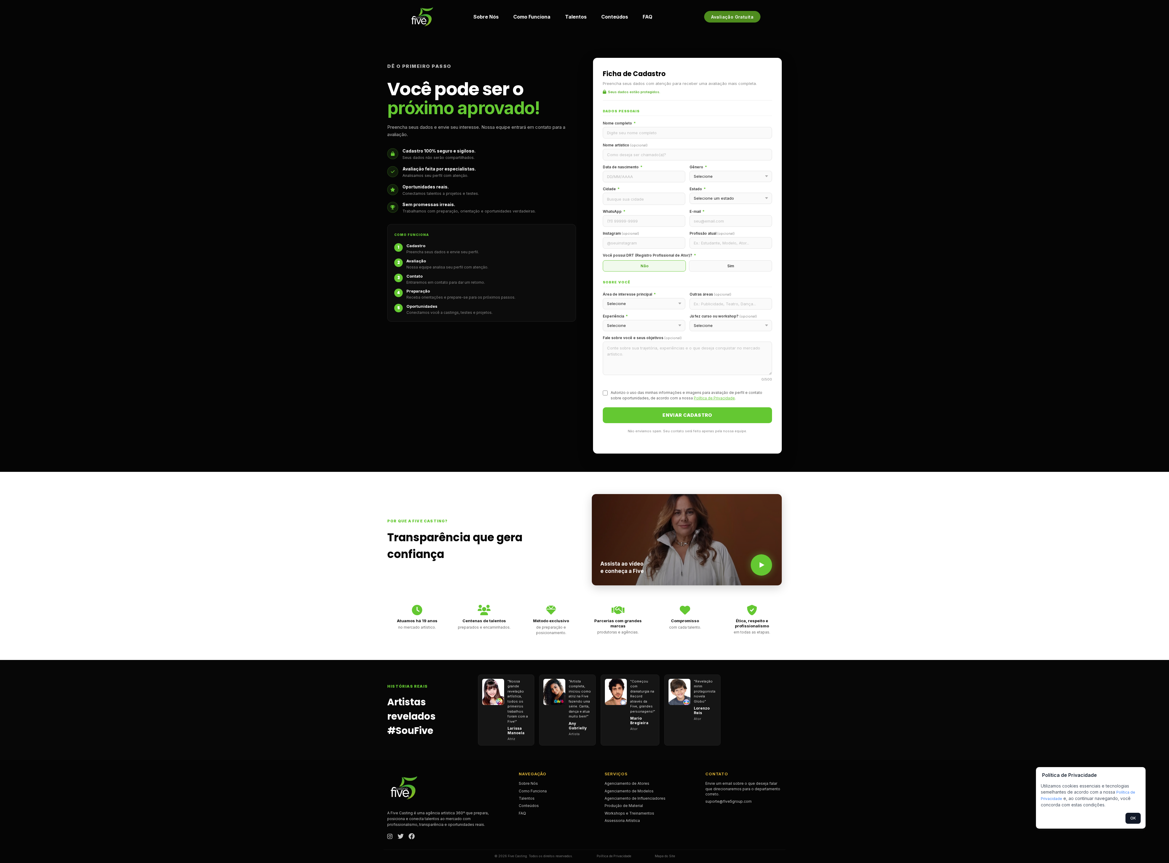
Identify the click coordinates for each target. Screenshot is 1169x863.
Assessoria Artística (622, 820)
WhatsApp (614, 211)
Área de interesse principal (629, 294)
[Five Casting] (422, 16)
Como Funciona (531, 17)
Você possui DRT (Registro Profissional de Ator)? (649, 255)
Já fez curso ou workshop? (723, 316)
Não (644, 266)
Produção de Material (624, 805)
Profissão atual (712, 233)
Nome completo (619, 123)
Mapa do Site (665, 856)
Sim (730, 266)
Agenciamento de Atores (627, 783)
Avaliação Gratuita (732, 16)
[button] (687, 539)
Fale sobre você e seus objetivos (642, 337)
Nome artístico (625, 145)
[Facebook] (412, 836)
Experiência (615, 316)
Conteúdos (614, 17)
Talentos (576, 17)
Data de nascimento (622, 167)
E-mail (697, 211)
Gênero (698, 167)
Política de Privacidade (714, 398)
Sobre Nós (486, 17)
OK (1133, 818)
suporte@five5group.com (728, 801)
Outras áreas (710, 294)
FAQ (647, 17)
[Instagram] (390, 836)
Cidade (611, 189)
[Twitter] (401, 836)
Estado (698, 189)
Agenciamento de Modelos (629, 791)
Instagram (621, 233)
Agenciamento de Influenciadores (635, 798)
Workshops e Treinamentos (629, 813)
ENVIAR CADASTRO (687, 415)
